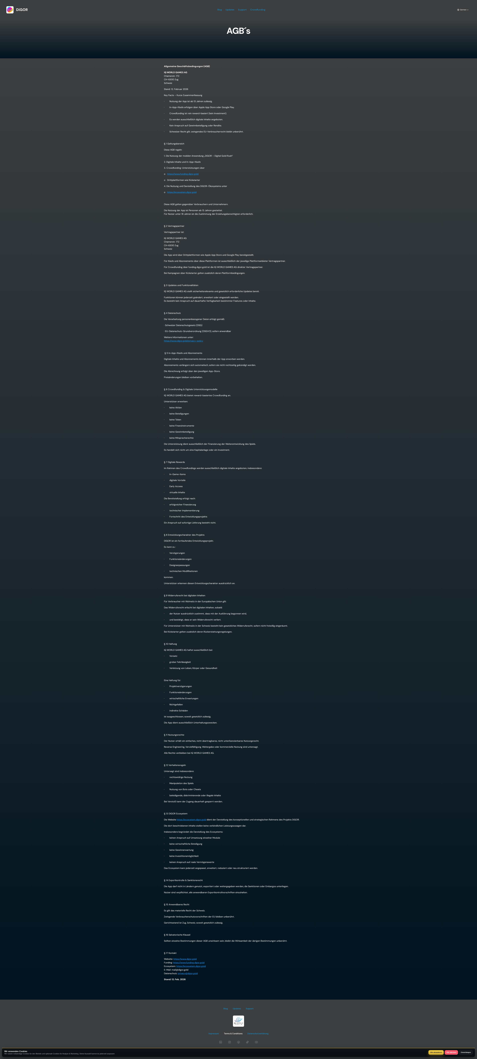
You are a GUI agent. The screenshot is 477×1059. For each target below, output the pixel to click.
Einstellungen (466, 1052)
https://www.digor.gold (185, 959)
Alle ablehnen (451, 1052)
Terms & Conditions (233, 1033)
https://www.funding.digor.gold (183, 174)
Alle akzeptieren (436, 1052)
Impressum (214, 1033)
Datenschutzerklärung (257, 1033)
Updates (230, 9)
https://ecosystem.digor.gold (182, 192)
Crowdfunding (257, 9)
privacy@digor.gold (188, 973)
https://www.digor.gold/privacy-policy (183, 340)
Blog (219, 9)
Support (242, 9)
